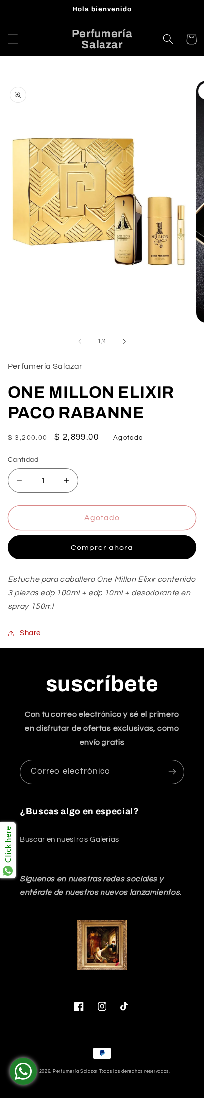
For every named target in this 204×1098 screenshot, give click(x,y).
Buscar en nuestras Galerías (69, 839)
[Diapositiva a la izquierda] (80, 341)
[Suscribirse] (172, 772)
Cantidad (23, 459)
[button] (12, 39)
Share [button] (30, 633)
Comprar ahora (102, 547)
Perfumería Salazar (75, 1071)
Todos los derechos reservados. (134, 1071)
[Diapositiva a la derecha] (124, 341)
